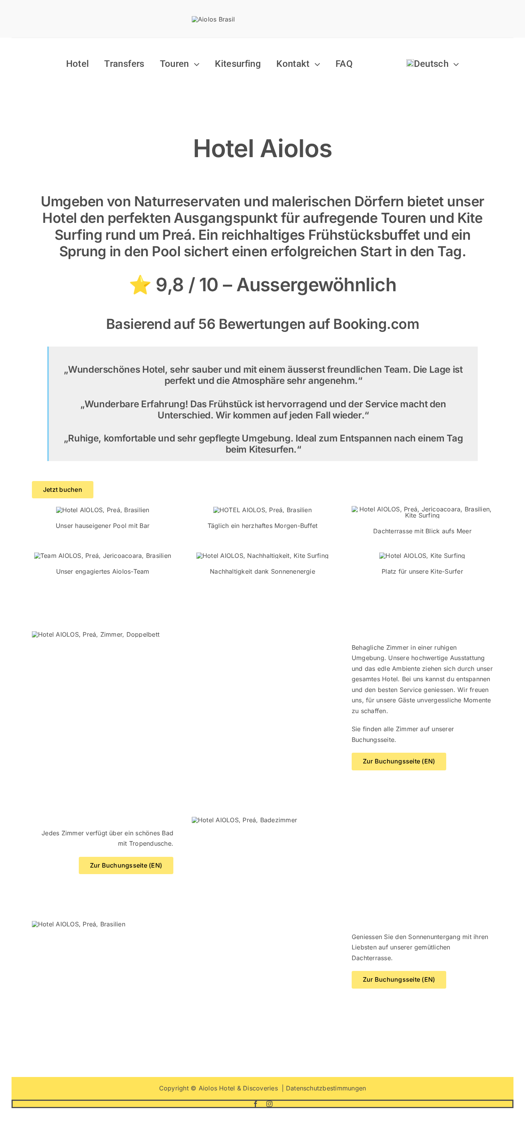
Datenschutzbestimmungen (326, 1088)
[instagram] (269, 1104)
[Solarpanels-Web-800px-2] (262, 555)
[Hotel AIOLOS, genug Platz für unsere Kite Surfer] (422, 555)
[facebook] (256, 1104)
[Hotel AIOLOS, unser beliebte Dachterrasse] (422, 509)
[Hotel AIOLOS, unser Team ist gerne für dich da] (102, 555)
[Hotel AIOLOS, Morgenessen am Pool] (262, 510)
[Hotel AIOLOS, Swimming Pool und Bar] (103, 510)
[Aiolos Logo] (213, 19)
